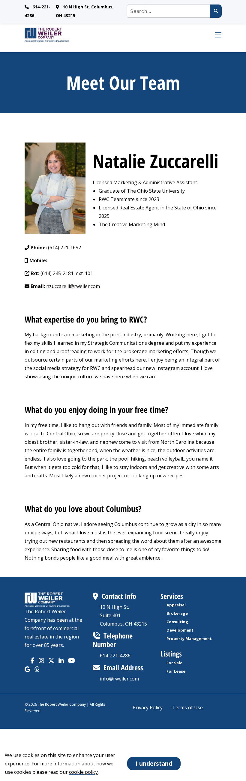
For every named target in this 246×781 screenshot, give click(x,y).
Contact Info (119, 596)
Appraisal (176, 605)
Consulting (177, 621)
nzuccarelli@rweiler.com (73, 286)
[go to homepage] (116, 34)
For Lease (175, 671)
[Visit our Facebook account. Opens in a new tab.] (32, 660)
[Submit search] (216, 11)
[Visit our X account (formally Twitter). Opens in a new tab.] (51, 660)
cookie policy (83, 772)
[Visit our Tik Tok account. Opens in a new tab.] (27, 669)
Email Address (123, 667)
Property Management (189, 638)
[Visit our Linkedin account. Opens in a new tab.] (61, 660)
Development (180, 630)
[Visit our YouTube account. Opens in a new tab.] (71, 660)
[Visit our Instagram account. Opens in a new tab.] (41, 660)
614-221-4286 (115, 655)
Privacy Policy (148, 707)
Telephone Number (113, 640)
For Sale (174, 662)
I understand (154, 763)
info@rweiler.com (119, 678)
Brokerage (177, 613)
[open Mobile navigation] (214, 35)
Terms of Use (187, 707)
